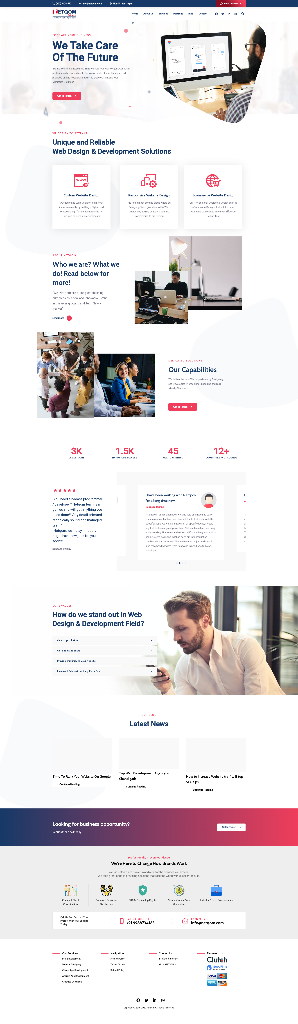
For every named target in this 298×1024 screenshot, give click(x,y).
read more (58, 318)
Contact (203, 13)
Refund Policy (117, 970)
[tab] (104, 640)
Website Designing (71, 964)
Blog (190, 13)
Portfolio (178, 13)
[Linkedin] (229, 14)
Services (163, 13)
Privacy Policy (117, 958)
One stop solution (67, 640)
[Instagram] (235, 14)
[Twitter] (223, 14)
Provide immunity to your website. (76, 660)
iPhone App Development (75, 970)
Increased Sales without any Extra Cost (79, 671)
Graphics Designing (72, 981)
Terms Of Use (118, 964)
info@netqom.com (207, 922)
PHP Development (71, 958)
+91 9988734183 (140, 922)
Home (135, 13)
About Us (148, 13)
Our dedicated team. (68, 650)
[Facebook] (216, 14)
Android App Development (75, 976)
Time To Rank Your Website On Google (81, 776)
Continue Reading (69, 784)
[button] (231, 3)
